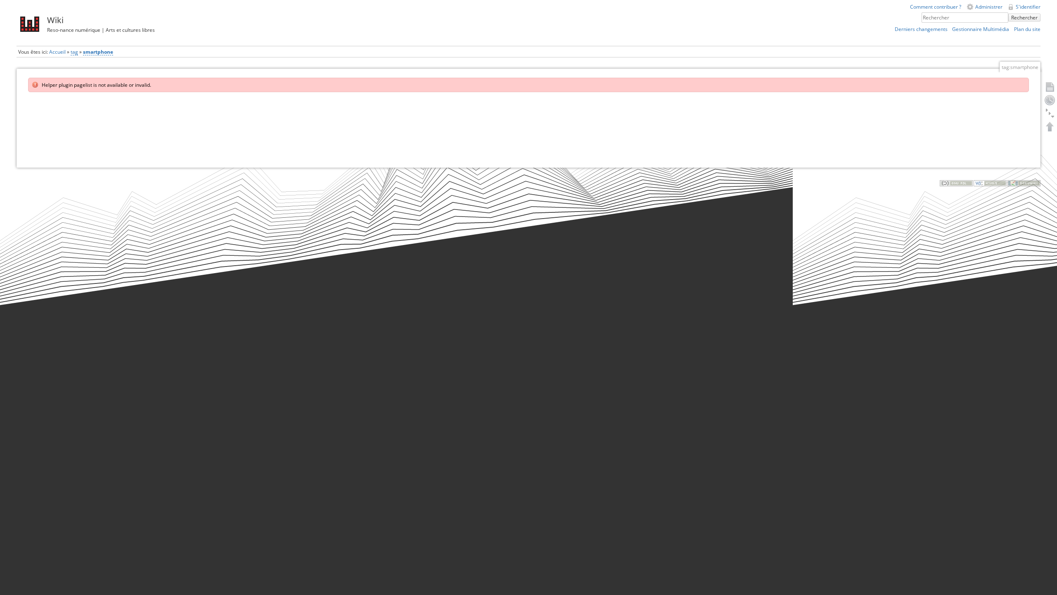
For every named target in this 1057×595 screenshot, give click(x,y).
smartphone (98, 52)
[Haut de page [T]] (1050, 126)
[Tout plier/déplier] (1050, 113)
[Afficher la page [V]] (1050, 86)
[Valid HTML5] (990, 183)
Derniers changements (921, 29)
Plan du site (1027, 29)
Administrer (988, 7)
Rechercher (1024, 17)
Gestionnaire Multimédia (980, 29)
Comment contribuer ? (935, 6)
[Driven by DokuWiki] (1023, 183)
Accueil (57, 52)
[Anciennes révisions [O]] (1050, 100)
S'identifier (1028, 7)
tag (74, 52)
